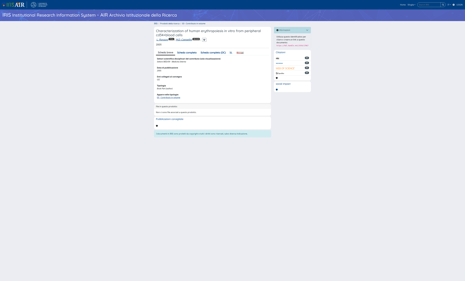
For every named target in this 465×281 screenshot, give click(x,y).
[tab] (231, 52)
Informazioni (284, 30)
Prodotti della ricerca (169, 23)
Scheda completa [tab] (187, 52)
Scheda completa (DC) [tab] (213, 52)
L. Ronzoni (162, 39)
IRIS (156, 23)
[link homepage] (14, 4)
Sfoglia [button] (411, 4)
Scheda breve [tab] (165, 52)
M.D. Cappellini (184, 39)
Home (403, 4)
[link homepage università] (39, 4)
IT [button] (448, 4)
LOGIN (460, 4)
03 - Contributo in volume (193, 23)
